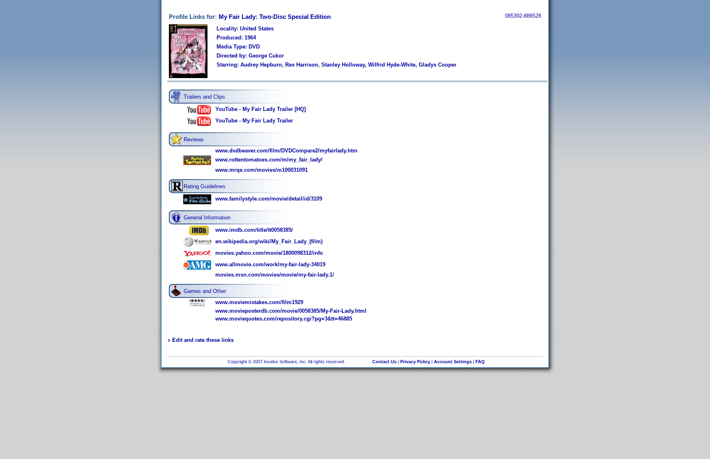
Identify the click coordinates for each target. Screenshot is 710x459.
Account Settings (453, 361)
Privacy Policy (415, 361)
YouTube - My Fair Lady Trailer (254, 121)
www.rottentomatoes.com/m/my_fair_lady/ (269, 160)
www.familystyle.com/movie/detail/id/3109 (268, 199)
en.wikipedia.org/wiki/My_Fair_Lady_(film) (269, 241)
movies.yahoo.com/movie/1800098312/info (269, 253)
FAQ (480, 361)
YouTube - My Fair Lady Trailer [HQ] (260, 109)
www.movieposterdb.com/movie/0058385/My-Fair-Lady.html (291, 311)
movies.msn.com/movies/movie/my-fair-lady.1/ (274, 275)
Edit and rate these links (203, 340)
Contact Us (384, 361)
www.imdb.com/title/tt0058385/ (254, 230)
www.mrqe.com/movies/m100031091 (261, 170)
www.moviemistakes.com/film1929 (259, 302)
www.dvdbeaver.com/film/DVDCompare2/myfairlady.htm (286, 151)
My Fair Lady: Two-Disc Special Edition (275, 16)
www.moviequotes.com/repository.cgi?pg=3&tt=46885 (283, 319)
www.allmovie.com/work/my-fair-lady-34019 (270, 264)
